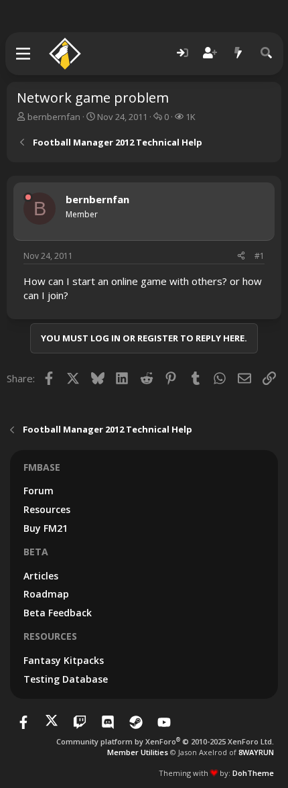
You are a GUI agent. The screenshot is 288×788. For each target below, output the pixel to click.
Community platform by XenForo (165, 741)
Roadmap (46, 593)
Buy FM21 (45, 528)
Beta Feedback (57, 612)
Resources (46, 509)
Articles (40, 575)
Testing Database (65, 679)
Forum (38, 490)
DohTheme (253, 773)
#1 (260, 256)
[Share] (241, 256)
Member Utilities (137, 752)
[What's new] (238, 53)
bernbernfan (53, 117)
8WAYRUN (256, 752)
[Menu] (24, 53)
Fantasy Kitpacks (63, 660)
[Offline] (28, 197)
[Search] (267, 53)
